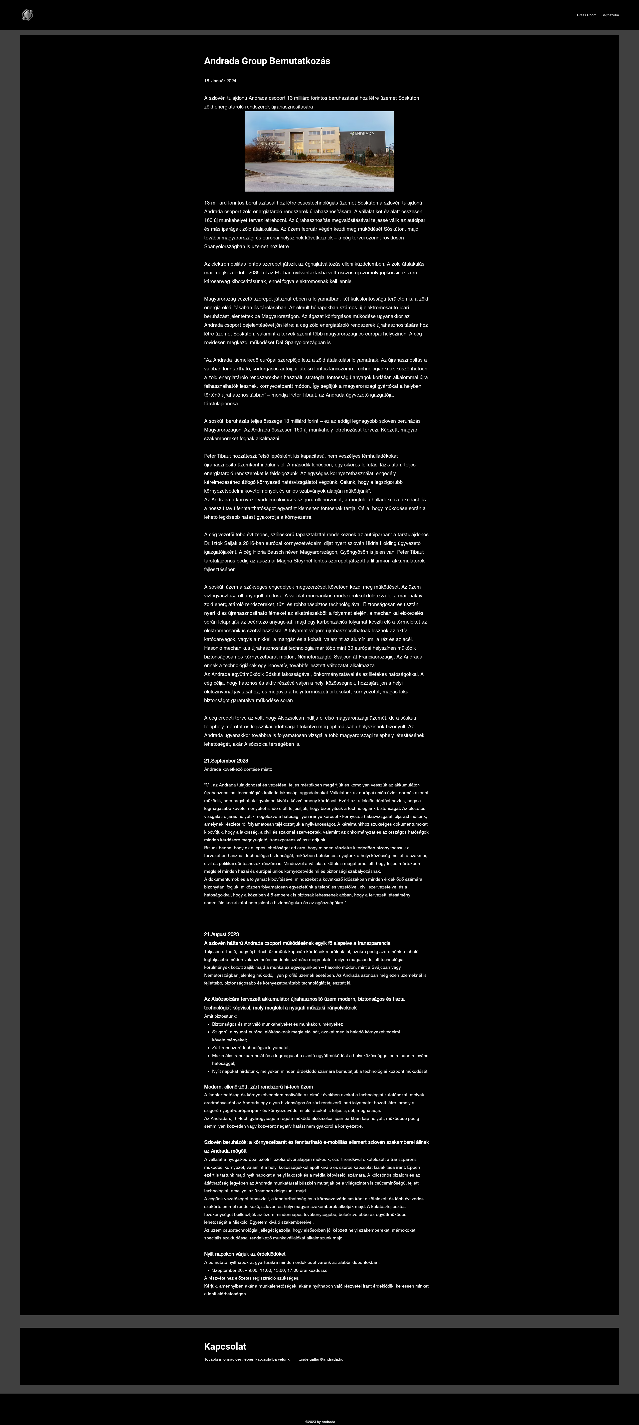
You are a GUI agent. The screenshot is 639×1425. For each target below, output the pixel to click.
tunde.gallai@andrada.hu (321, 1359)
